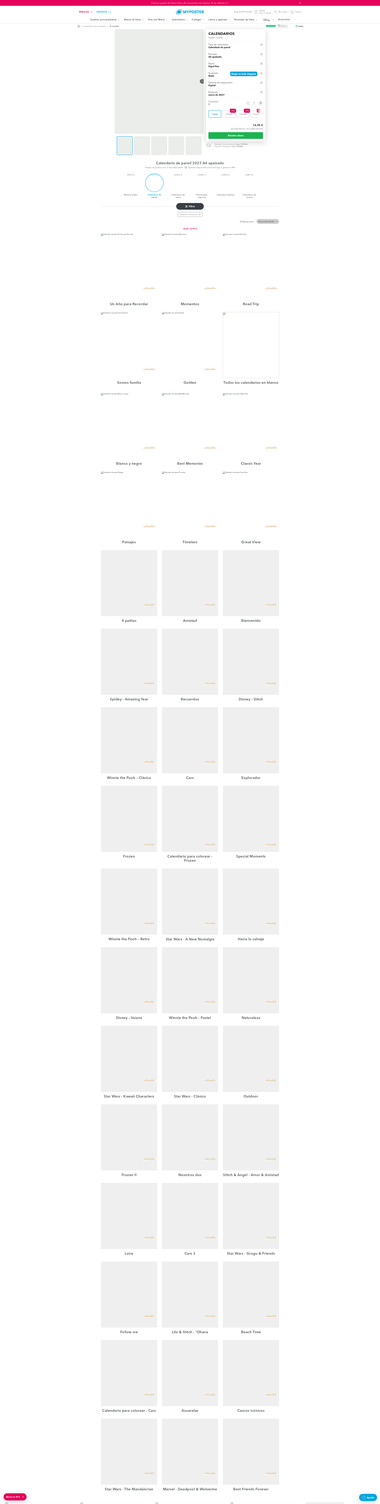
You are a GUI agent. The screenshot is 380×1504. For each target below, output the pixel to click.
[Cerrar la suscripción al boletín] (23, 1497)
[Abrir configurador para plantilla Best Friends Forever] (251, 1452)
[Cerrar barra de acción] (300, 3)
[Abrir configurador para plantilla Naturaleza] (251, 980)
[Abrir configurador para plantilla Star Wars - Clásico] (190, 1059)
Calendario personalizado (94, 26)
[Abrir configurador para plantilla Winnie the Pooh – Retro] (129, 902)
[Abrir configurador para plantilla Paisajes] (129, 505)
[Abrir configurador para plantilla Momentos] (190, 266)
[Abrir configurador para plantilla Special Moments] (251, 819)
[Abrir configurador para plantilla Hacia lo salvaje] (251, 902)
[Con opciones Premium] (159, 92)
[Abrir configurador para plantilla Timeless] (190, 505)
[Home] (190, 12)
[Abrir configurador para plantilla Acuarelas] (190, 1373)
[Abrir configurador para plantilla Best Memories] (190, 426)
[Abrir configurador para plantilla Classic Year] (251, 426)
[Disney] (267, 19)
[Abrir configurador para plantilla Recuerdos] (190, 662)
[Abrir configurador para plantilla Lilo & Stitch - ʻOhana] (190, 1294)
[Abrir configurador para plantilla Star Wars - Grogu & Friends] (251, 1216)
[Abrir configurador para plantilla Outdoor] (251, 1059)
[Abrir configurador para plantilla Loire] (129, 1216)
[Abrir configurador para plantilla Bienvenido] (251, 583)
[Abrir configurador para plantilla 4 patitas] (129, 583)
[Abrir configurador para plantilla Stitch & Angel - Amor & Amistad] (251, 1137)
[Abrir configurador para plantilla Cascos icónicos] (251, 1373)
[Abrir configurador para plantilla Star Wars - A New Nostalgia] (190, 902)
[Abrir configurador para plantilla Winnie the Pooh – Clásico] (129, 740)
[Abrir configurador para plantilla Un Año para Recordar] (129, 266)
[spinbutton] (254, 103)
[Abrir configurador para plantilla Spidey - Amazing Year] (129, 662)
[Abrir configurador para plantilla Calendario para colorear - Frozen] (190, 819)
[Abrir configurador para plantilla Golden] (190, 345)
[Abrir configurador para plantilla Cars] (190, 740)
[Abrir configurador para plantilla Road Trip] (251, 266)
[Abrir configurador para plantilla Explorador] (251, 740)
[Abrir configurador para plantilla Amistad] (190, 583)
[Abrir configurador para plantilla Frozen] (129, 819)
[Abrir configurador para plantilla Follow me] (129, 1294)
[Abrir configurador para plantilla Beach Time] (251, 1294)
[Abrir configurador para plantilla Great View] (251, 505)
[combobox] (267, 221)
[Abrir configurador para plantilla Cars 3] (190, 1216)
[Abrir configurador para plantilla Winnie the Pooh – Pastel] (190, 980)
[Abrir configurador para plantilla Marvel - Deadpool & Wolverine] (190, 1452)
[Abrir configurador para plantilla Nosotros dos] (190, 1137)
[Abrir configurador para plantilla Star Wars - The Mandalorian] (129, 1452)
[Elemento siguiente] (202, 81)
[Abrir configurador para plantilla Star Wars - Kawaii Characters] (129, 1059)
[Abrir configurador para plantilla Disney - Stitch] (251, 662)
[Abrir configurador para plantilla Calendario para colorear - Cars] (129, 1373)
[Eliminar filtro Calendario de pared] (199, 214)
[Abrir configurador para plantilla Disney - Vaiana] (129, 980)
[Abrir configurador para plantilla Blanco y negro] (129, 426)
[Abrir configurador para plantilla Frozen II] (129, 1137)
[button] (260, 103)
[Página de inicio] (78, 26)
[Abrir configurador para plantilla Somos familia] (129, 345)
